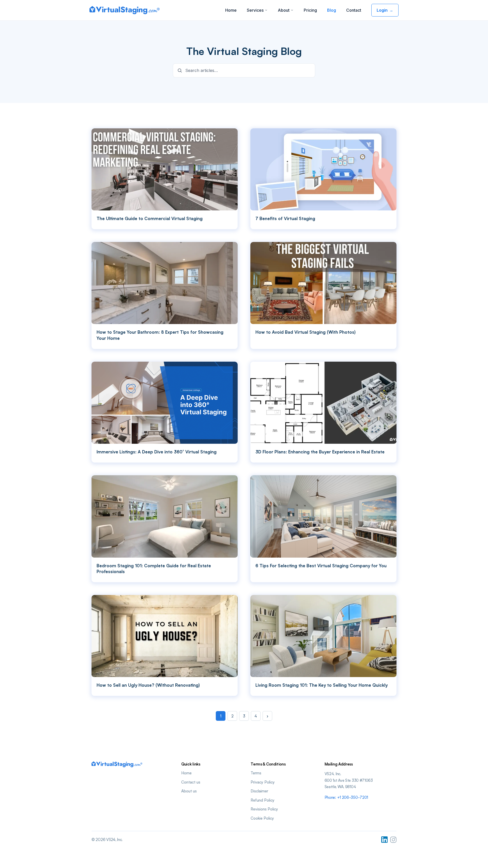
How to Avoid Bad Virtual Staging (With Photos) (305, 332)
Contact (353, 10)
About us (189, 791)
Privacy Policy (263, 782)
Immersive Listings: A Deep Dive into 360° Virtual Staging (157, 451)
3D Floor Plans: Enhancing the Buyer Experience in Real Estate (320, 451)
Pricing (310, 10)
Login (385, 10)
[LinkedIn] (384, 839)
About (283, 10)
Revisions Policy (264, 809)
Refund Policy (262, 800)
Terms (256, 773)
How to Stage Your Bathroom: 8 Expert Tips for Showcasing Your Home (160, 335)
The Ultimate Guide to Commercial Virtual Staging (150, 218)
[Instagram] (393, 839)
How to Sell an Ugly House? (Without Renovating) (148, 685)
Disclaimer (259, 791)
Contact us (190, 782)
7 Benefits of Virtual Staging (285, 218)
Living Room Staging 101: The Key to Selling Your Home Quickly (321, 685)
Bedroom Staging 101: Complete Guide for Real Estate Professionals (154, 568)
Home (231, 10)
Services (255, 10)
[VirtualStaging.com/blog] (124, 10)
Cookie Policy (262, 818)
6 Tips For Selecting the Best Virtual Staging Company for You (321, 565)
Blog (331, 10)
